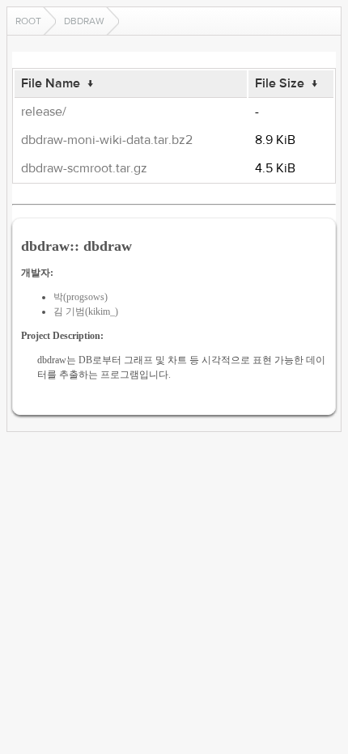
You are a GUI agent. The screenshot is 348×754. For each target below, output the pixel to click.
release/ (43, 112)
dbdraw (84, 21)
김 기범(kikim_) (85, 311)
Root (28, 21)
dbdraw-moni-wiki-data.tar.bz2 (107, 140)
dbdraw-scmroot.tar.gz (84, 168)
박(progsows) (80, 297)
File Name (50, 83)
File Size (279, 83)
